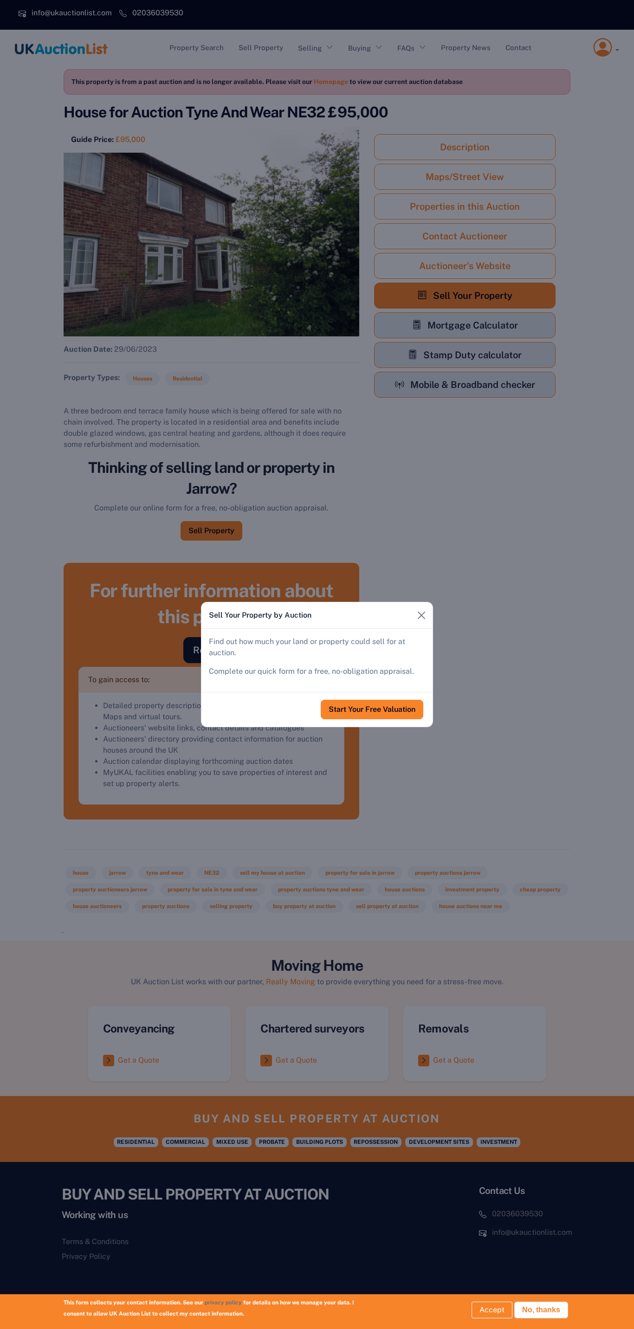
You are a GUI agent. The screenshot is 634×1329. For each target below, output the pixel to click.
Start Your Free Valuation (372, 709)
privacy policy (223, 1302)
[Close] (421, 615)
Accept (492, 1309)
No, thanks (541, 1310)
